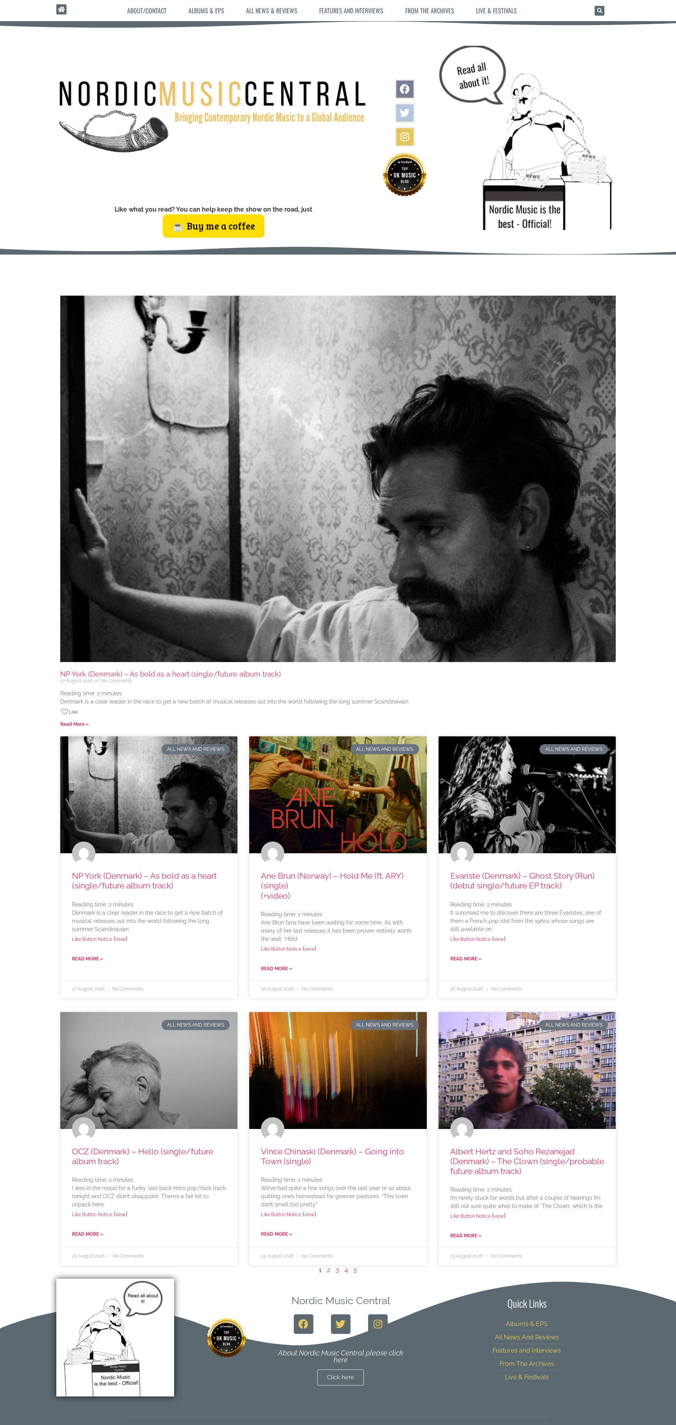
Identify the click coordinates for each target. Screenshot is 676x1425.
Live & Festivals (496, 10)
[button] (599, 11)
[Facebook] (405, 89)
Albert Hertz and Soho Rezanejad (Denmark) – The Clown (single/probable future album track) (527, 1161)
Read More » (74, 724)
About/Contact (147, 10)
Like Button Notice (92, 939)
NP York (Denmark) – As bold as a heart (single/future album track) (170, 674)
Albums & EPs (206, 10)
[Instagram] (405, 137)
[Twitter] (405, 113)
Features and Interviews (351, 10)
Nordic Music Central (340, 1301)
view (120, 939)
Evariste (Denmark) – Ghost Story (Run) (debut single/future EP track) (522, 880)
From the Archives (429, 10)
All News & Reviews (271, 10)
